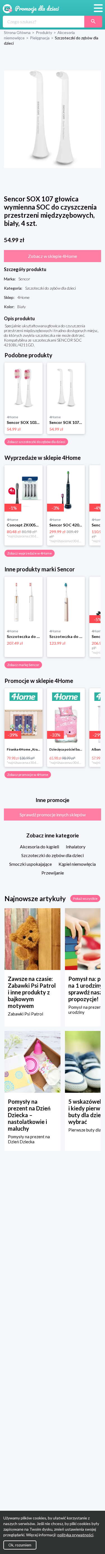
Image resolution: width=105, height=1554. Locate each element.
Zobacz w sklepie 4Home (52, 256)
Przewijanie (52, 872)
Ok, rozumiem (19, 1545)
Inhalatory (75, 846)
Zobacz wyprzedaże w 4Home (29, 553)
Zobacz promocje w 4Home (27, 775)
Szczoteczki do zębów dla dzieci (52, 855)
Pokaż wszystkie (85, 898)
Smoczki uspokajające (30, 864)
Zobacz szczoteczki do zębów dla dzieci (36, 442)
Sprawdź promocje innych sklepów (53, 814)
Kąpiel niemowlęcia (77, 864)
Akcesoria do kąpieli (39, 846)
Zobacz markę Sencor (23, 665)
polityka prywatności (75, 1534)
